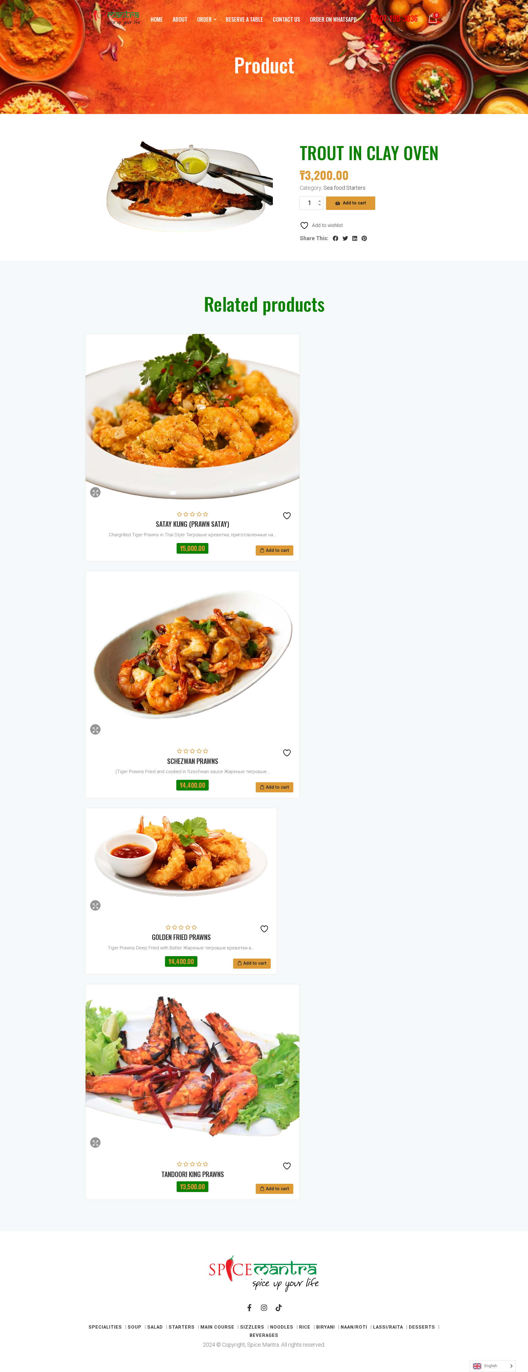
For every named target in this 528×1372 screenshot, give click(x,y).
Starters (182, 1327)
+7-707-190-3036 (392, 18)
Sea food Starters (344, 188)
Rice (304, 1327)
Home (157, 19)
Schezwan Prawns (192, 761)
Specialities (105, 1327)
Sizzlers (252, 1327)
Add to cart (354, 203)
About (180, 19)
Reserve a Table (244, 19)
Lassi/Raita (388, 1327)
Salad (155, 1327)
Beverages (264, 1335)
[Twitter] (345, 238)
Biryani (325, 1327)
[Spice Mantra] (112, 17)
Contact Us (286, 19)
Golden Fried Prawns (181, 937)
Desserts (422, 1327)
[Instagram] (264, 1310)
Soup (134, 1327)
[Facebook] (335, 238)
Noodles (281, 1327)
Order (204, 19)
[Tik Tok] (279, 1310)
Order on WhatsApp (333, 19)
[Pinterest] (364, 238)
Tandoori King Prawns (192, 1174)
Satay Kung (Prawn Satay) (192, 524)
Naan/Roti (354, 1327)
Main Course (217, 1327)
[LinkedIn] (354, 238)
